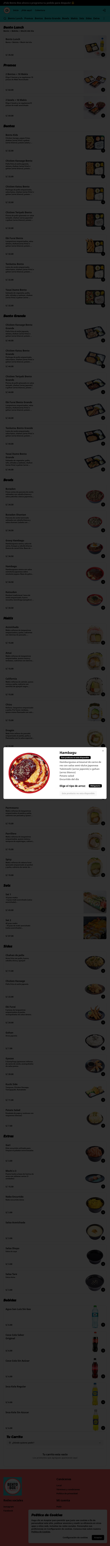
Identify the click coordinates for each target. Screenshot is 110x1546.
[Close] (103, 751)
